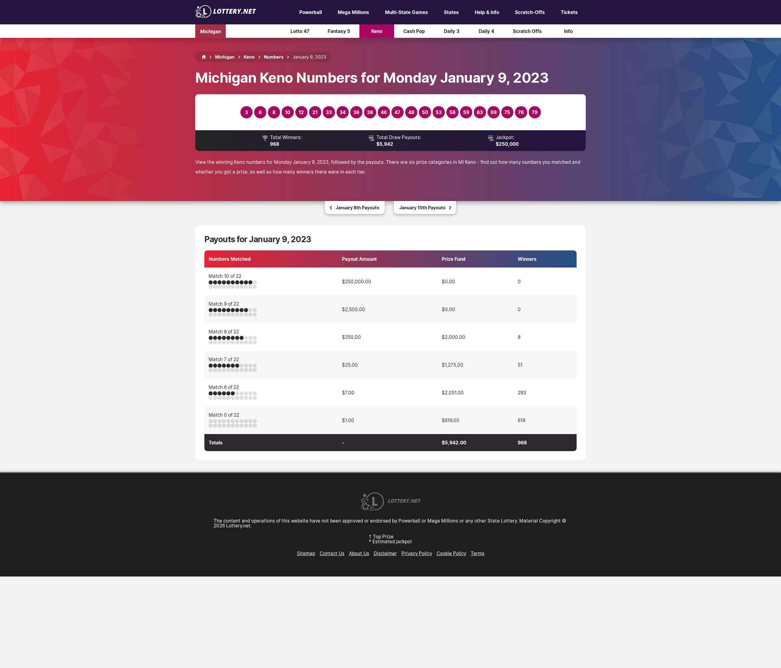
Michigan (210, 31)
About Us (359, 553)
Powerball (310, 12)
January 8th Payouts (357, 207)
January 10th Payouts (422, 207)
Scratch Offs (527, 31)
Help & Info (487, 12)
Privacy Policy (416, 553)
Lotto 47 (299, 31)
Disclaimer (385, 553)
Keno (376, 31)
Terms (477, 553)
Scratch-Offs (530, 12)
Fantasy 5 (339, 31)
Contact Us (332, 553)
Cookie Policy (451, 553)
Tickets (569, 12)
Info (568, 31)
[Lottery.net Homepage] (204, 57)
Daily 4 (486, 31)
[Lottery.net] (225, 16)
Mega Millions (353, 12)
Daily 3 (451, 31)
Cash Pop (414, 31)
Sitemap (306, 553)
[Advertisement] (390, 622)
